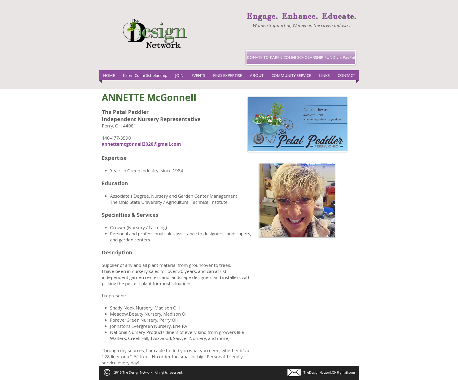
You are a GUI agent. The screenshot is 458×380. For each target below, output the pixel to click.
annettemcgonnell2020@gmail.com (141, 144)
